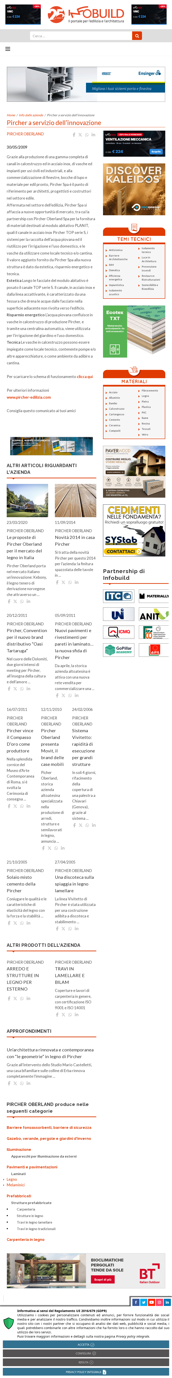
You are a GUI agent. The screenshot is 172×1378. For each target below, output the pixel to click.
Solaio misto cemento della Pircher (21, 883)
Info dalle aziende (31, 115)
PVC (144, 412)
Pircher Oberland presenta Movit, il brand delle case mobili (52, 747)
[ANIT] (154, 613)
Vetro (145, 434)
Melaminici (16, 1184)
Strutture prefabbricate (31, 1202)
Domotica (114, 270)
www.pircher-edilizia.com (29, 397)
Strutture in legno (30, 1215)
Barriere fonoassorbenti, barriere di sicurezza (49, 1127)
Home (11, 115)
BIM (111, 264)
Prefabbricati (19, 1196)
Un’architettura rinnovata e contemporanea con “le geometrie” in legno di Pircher (50, 1053)
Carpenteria (26, 1209)
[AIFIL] (154, 649)
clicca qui (85, 376)
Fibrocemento (150, 390)
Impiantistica (116, 285)
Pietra (145, 401)
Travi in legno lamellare (34, 1222)
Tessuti (146, 428)
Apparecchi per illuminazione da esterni (44, 1156)
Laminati (18, 1173)
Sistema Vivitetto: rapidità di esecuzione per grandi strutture (83, 747)
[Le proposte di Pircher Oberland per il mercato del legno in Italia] (27, 500)
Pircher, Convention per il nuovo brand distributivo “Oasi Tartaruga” (27, 640)
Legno (12, 1179)
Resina (146, 423)
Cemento (114, 419)
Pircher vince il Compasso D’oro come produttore (20, 740)
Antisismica (116, 249)
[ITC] (118, 595)
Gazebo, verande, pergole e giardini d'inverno (49, 1138)
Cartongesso (116, 414)
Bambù (113, 403)
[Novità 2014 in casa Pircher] (75, 500)
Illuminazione (19, 1149)
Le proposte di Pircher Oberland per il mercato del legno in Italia (24, 547)
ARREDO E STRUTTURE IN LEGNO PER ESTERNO (23, 978)
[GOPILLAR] (118, 649)
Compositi (114, 430)
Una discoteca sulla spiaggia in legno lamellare (74, 883)
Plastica (146, 406)
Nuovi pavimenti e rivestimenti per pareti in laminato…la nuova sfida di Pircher (74, 644)
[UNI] (118, 613)
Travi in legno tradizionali (36, 1228)
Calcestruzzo (116, 408)
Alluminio (114, 397)
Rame (145, 417)
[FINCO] (154, 631)
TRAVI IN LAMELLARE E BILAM (70, 975)
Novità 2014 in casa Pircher (75, 540)
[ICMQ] (118, 631)
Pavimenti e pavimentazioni (32, 1167)
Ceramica (114, 425)
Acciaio (113, 392)
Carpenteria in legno (26, 1239)
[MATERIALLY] (154, 595)
